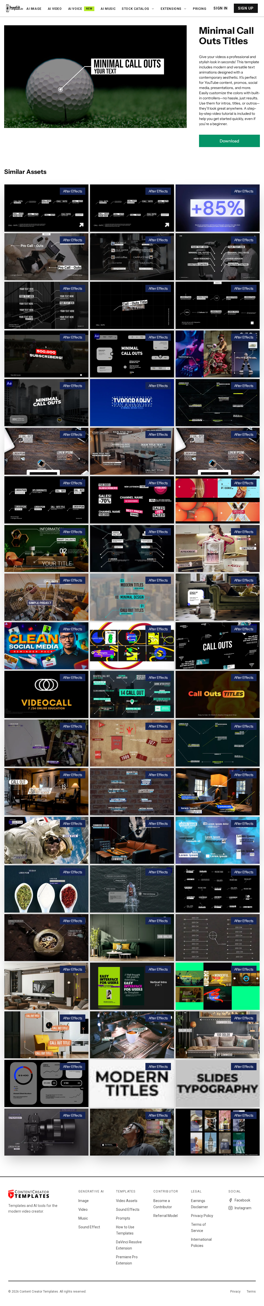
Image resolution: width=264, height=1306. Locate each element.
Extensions (171, 9)
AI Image (34, 9)
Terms (251, 1291)
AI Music (108, 9)
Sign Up (246, 8)
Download (229, 140)
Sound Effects (127, 1209)
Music (83, 1218)
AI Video (55, 9)
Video (83, 1209)
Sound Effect (89, 1227)
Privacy (235, 1291)
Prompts (123, 1218)
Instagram (243, 1208)
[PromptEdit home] (14, 8)
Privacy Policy (202, 1216)
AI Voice (80, 9)
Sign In (220, 8)
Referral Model (165, 1216)
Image (83, 1201)
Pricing (199, 9)
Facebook (242, 1200)
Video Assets (126, 1201)
